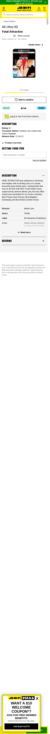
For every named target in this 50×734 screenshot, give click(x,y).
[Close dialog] (37, 706)
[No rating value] (7, 36)
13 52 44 (29, 3)
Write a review (24, 36)
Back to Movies (10, 21)
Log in (12, 116)
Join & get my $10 (21, 726)
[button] (8, 8)
